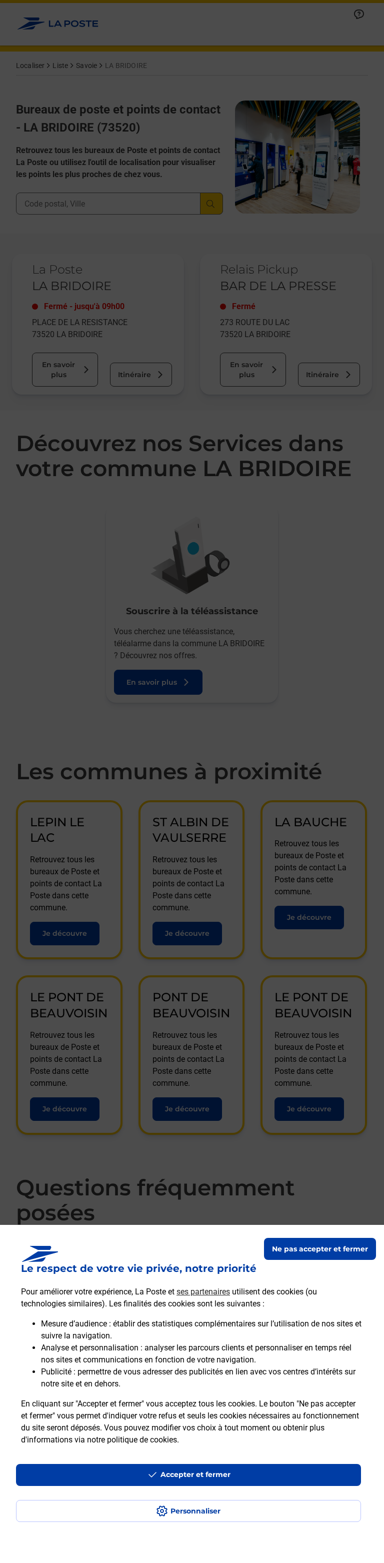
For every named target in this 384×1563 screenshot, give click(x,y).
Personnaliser (195, 1510)
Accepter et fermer (195, 1474)
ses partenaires (203, 1291)
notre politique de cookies (132, 1439)
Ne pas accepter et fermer (320, 1248)
